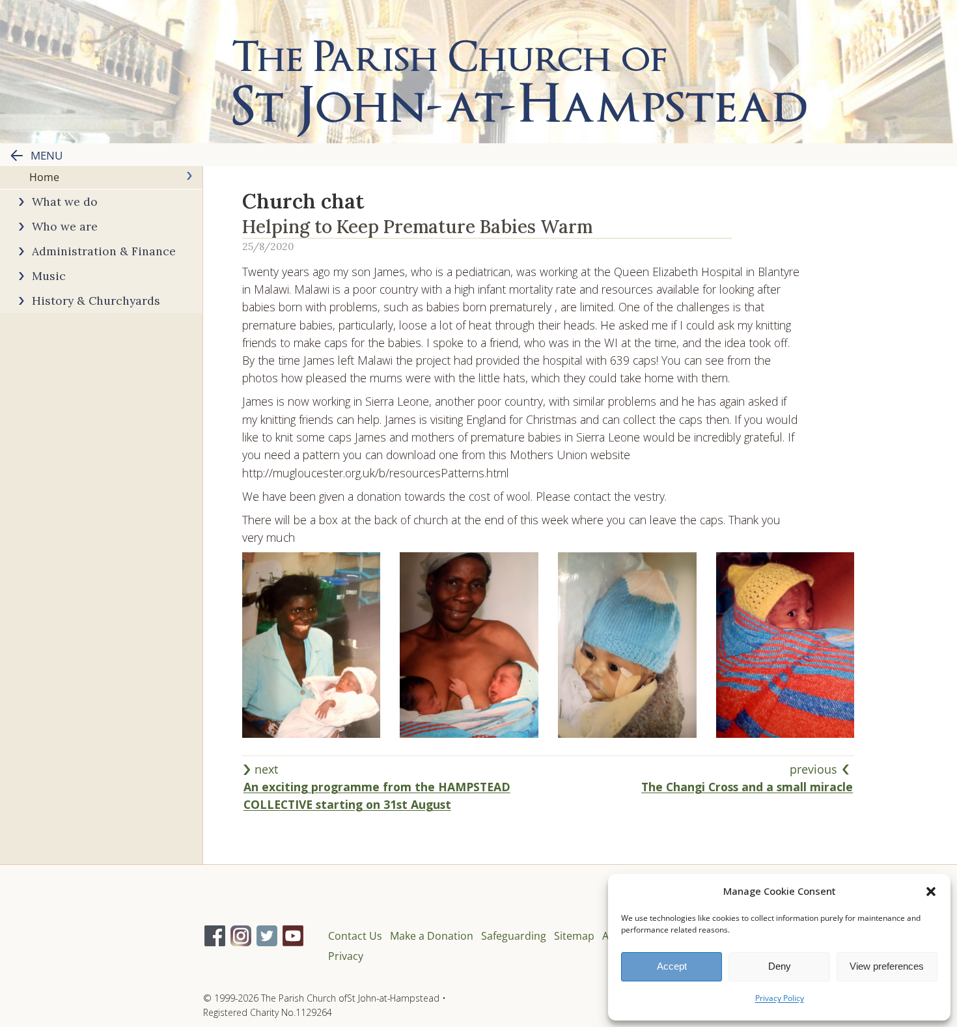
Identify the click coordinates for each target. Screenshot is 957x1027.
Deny (779, 966)
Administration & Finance (104, 251)
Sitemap (574, 936)
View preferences (887, 966)
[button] (930, 891)
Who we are (65, 226)
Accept (672, 966)
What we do (65, 201)
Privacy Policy (779, 998)
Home (44, 177)
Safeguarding (513, 936)
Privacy (345, 956)
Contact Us (355, 936)
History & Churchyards (96, 300)
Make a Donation (431, 936)
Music (49, 275)
